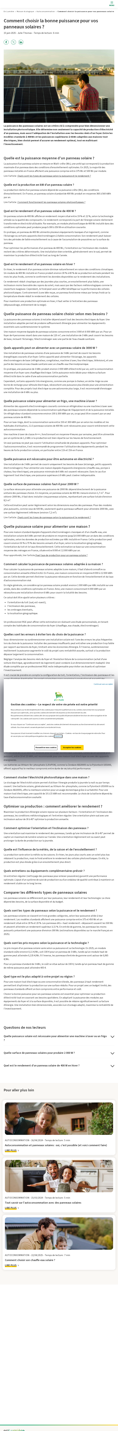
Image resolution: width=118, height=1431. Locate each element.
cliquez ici (58, 736)
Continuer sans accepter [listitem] (103, 684)
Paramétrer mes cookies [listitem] (46, 747)
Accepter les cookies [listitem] (72, 747)
